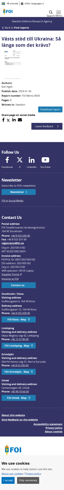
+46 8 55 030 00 (20, 365)
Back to (17, 27)
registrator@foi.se (13, 243)
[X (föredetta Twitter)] (8, 120)
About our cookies (12, 473)
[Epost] (20, 120)
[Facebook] (3, 120)
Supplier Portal (12, 274)
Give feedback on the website (20, 419)
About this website (13, 415)
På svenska (12, 3)
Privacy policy (54, 428)
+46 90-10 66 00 (20, 391)
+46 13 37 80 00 (20, 339)
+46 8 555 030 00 (20, 235)
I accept (8, 480)
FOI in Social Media (12, 200)
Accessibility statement (48, 424)
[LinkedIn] (14, 120)
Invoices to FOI (10, 279)
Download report (50, 109)
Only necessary (28, 480)
